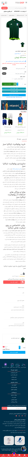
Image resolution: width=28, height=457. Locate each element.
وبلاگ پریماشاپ (14, 402)
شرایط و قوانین (14, 399)
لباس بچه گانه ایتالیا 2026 (20, 127)
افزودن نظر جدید (14, 282)
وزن (25, 71)
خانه (26, 15)
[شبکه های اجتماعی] (25, 416)
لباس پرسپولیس (14, 372)
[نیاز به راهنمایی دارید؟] (23, 448)
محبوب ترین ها (14, 370)
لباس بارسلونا (14, 379)
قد (25, 66)
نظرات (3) (19, 139)
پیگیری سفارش (14, 389)
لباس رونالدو (14, 377)
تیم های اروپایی (12, 15)
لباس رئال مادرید (14, 375)
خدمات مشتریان (14, 382)
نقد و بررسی (24, 139)
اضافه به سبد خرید (7, 84)
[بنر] (14, 105)
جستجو (4, 8)
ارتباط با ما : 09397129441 (20, 11)
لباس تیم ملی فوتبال (20, 15)
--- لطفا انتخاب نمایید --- (18, 79)
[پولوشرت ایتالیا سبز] (14, 29)
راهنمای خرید (13, 91)
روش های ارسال (14, 387)
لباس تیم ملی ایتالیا (17, 169)
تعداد (25, 84)
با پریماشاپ (14, 392)
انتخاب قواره (22, 76)
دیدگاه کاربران (17, 53)
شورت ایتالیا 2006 (7, 127)
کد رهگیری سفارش (8, 11)
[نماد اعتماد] (19, 440)
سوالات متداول (13, 88)
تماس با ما (14, 397)
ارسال (4, 408)
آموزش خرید (14, 385)
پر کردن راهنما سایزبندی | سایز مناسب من (15, 61)
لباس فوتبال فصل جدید (21, 430)
